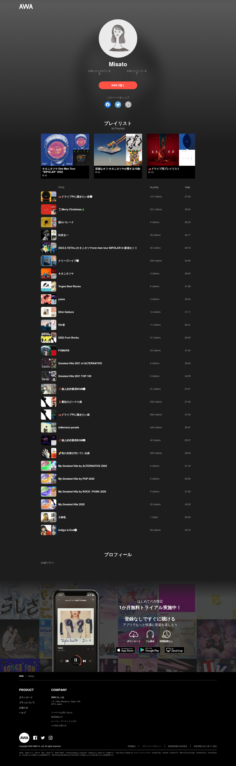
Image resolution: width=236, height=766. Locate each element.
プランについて (27, 702)
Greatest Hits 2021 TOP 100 (74, 376)
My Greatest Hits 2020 (71, 504)
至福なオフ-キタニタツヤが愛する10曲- (118, 168)
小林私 (62, 517)
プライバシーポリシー (151, 746)
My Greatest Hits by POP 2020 (76, 478)
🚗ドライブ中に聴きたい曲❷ (75, 196)
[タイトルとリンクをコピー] (128, 104)
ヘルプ (22, 712)
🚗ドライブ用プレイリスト (164, 168)
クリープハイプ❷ (68, 260)
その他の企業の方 (59, 725)
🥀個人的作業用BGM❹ (71, 440)
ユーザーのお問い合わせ (61, 712)
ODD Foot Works (68, 337)
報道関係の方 (57, 716)
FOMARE (64, 350)
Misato (31, 676)
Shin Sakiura (66, 312)
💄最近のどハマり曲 (70, 402)
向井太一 (63, 235)
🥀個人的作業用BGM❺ (71, 389)
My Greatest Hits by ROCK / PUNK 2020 (82, 491)
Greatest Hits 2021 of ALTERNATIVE (80, 363)
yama (61, 299)
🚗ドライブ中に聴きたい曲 (74, 414)
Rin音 (61, 325)
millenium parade (68, 427)
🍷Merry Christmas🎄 (71, 209)
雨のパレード (66, 222)
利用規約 (131, 746)
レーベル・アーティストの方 (63, 721)
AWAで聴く (118, 85)
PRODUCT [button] (26, 690)
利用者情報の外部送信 (177, 746)
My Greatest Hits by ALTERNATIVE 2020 (82, 466)
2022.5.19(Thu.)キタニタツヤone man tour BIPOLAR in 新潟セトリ (97, 248)
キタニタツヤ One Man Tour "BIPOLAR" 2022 (58, 170)
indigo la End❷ (67, 530)
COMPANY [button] (59, 690)
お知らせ (23, 707)
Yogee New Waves (69, 286)
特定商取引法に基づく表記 (205, 746)
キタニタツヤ (66, 273)
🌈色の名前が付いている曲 (74, 453)
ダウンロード (26, 697)
